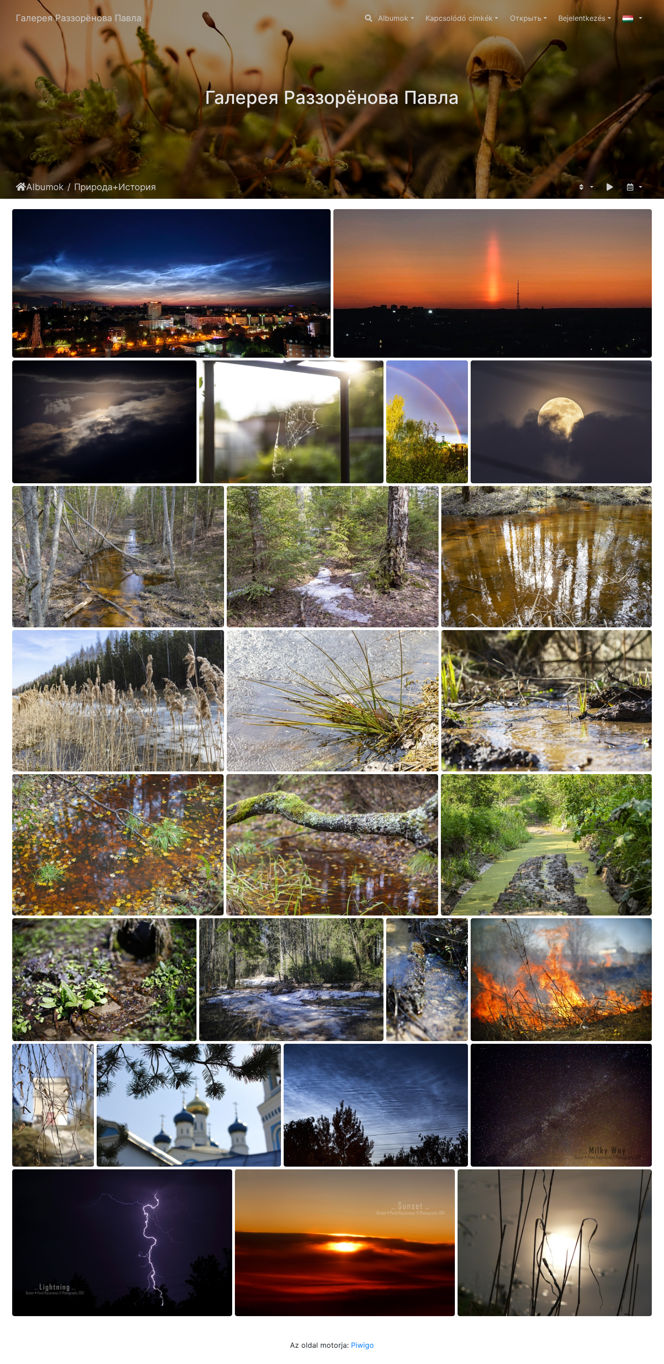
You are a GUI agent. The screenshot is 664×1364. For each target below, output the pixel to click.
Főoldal (21, 187)
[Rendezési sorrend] (585, 187)
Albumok (393, 18)
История (137, 187)
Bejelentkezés (581, 18)
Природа (93, 187)
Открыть (526, 18)
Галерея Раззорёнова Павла (78, 18)
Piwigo (362, 1345)
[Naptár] (634, 187)
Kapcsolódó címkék (459, 18)
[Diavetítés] (609, 187)
